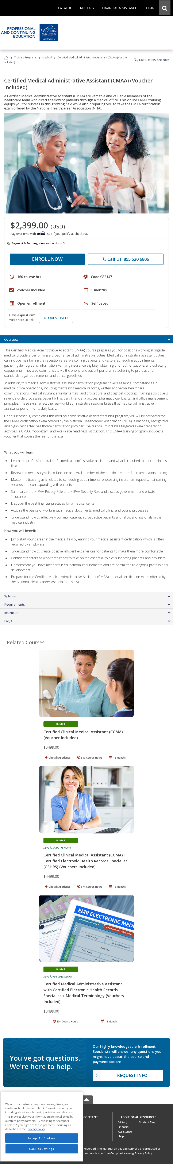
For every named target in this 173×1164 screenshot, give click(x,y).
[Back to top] (86, 1116)
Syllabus (10, 596)
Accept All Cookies (41, 1138)
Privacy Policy (143, 1153)
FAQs (8, 621)
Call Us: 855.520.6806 (151, 60)
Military (122, 1122)
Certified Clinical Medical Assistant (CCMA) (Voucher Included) (83, 734)
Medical (47, 57)
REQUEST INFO (56, 318)
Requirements (14, 604)
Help (121, 1136)
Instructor (11, 612)
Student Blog (147, 1122)
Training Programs (25, 57)
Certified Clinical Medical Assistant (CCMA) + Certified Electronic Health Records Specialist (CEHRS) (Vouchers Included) (85, 860)
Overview (11, 339)
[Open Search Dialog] (164, 7)
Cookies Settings (41, 1149)
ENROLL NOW (47, 259)
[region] (41, 1126)
